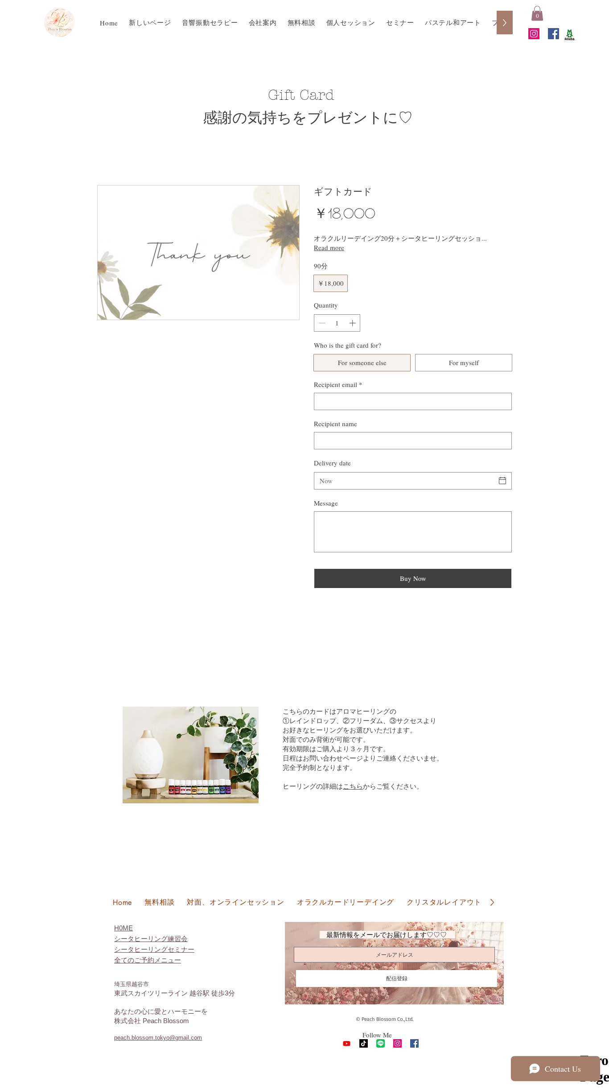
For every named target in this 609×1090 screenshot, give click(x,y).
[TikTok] (363, 1043)
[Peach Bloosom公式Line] (380, 1043)
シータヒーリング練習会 (151, 938)
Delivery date (332, 462)
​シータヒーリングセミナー (154, 949)
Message (326, 502)
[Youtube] (346, 1043)
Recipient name (335, 423)
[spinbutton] (337, 323)
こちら (353, 786)
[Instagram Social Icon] (533, 33)
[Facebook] (553, 33)
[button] (537, 13)
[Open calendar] (502, 480)
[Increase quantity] (353, 323)
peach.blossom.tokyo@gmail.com (158, 1037)
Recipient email (338, 384)
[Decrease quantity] (321, 323)
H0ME (123, 928)
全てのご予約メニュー (147, 960)
